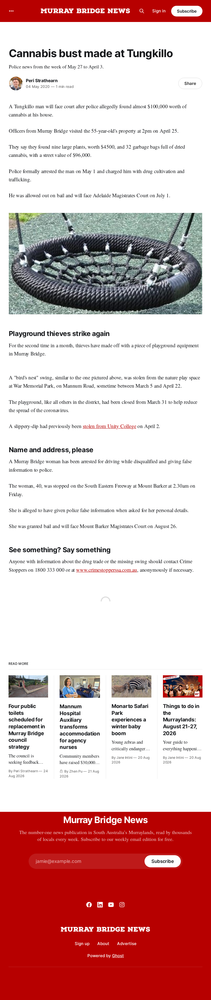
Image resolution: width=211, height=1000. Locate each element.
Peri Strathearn (42, 80)
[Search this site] (141, 11)
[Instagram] (122, 904)
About (103, 943)
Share (190, 83)
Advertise (127, 943)
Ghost (118, 955)
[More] (11, 11)
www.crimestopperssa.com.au (106, 569)
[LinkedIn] (100, 904)
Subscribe (187, 11)
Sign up (82, 943)
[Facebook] (89, 904)
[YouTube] (111, 904)
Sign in (159, 10)
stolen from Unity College (109, 426)
